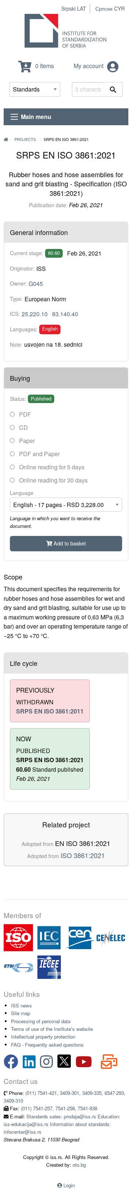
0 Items (44, 66)
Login (69, 1185)
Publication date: (48, 205)
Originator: (22, 268)
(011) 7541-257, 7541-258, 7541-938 (59, 1108)
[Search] (113, 89)
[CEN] (80, 936)
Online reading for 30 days (53, 480)
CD (23, 427)
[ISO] (18, 936)
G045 (36, 283)
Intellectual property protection (43, 1036)
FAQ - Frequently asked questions (47, 1044)
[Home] (6, 139)
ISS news (21, 1005)
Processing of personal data (40, 1021)
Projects (25, 139)
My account (89, 66)
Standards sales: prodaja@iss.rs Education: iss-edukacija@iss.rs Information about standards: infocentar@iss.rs (62, 1124)
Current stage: (26, 253)
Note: (16, 344)
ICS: (15, 313)
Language (21, 492)
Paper (26, 440)
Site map (20, 1013)
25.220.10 (35, 314)
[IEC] (49, 936)
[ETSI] (18, 966)
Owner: (18, 283)
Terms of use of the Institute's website (52, 1028)
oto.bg (79, 1164)
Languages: (23, 329)
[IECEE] (49, 966)
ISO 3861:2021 (82, 855)
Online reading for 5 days (51, 467)
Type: (16, 298)
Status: (18, 398)
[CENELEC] (110, 936)
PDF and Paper (39, 454)
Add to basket (69, 543)
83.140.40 (65, 314)
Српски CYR (110, 8)
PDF (24, 414)
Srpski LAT (73, 8)
